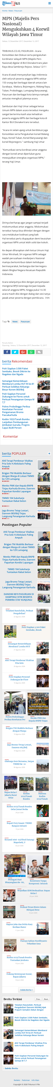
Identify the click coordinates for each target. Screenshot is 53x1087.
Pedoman (26, 1080)
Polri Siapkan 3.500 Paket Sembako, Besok (34, 628)
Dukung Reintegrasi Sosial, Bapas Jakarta (19, 975)
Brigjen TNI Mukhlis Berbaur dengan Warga (19, 729)
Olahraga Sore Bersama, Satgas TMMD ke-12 (19, 762)
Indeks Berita (25, 990)
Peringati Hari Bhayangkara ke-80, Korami (14, 882)
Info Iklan (35, 1080)
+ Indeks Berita (11, 1068)
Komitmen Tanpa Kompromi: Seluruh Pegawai (38, 883)
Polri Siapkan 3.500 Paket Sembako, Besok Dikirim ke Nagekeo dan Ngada (32, 1018)
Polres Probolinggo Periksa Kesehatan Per (14, 718)
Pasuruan (25, 321)
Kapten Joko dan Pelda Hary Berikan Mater (19, 925)
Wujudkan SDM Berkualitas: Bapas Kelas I (33, 892)
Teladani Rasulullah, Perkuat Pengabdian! (19, 612)
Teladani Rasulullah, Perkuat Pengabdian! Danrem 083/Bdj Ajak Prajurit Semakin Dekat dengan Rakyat (30, 1009)
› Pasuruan (17, 10)
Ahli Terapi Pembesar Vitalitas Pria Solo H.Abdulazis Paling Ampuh (17, 463)
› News (10, 10)
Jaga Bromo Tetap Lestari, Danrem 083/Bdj (19, 746)
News (15, 321)
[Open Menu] (50, 3)
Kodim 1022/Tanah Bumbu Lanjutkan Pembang (26, 798)
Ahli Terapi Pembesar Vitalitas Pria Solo (19, 661)
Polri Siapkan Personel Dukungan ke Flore (19, 678)
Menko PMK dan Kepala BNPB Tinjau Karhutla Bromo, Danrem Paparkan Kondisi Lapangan (18, 488)
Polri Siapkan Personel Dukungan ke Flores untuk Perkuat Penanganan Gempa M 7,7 (31, 1058)
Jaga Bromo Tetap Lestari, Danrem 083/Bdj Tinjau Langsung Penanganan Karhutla (18, 513)
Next (46, 999)
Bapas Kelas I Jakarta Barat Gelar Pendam (10, 796)
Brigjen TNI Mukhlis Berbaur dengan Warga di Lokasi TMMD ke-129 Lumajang (18, 476)
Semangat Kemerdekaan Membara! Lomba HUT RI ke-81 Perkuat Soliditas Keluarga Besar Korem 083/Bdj (31, 1034)
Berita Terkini (13, 999)
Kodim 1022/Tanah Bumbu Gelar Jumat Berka (19, 808)
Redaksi (17, 1080)
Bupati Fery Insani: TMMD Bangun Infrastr (19, 824)
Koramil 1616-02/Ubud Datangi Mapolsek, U (19, 841)
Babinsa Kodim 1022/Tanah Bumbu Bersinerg (42, 798)
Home (4, 10)
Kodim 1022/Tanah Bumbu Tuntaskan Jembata (19, 958)
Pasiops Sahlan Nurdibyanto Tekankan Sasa (33, 942)
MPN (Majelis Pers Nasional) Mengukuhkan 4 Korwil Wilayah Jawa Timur (25, 26)
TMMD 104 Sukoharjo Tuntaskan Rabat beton (14, 499)
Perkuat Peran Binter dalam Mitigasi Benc (33, 908)
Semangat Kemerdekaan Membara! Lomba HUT (19, 645)
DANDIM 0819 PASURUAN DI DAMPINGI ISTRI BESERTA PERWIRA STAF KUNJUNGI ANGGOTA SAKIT (19, 598)
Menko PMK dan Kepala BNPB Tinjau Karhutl (38, 721)
